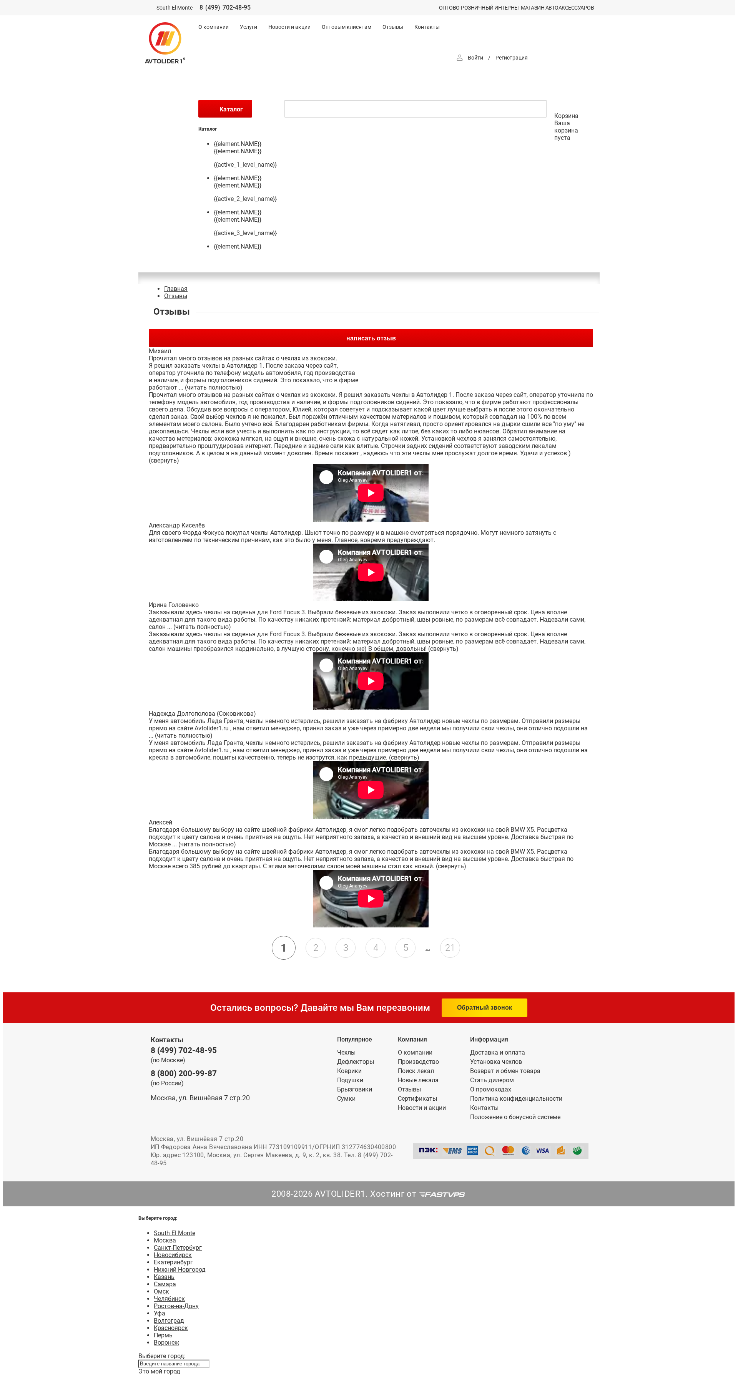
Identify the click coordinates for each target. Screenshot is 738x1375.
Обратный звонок (484, 1007)
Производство (418, 1061)
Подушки (350, 1080)
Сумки (346, 1098)
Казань (164, 1276)
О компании (213, 27)
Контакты (427, 27)
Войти (475, 58)
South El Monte (174, 1233)
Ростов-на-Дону (176, 1306)
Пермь (163, 1335)
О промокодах (490, 1089)
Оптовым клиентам (346, 27)
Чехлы (346, 1052)
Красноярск (171, 1328)
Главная (176, 288)
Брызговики (354, 1089)
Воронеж (166, 1342)
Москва (165, 1240)
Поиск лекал (416, 1071)
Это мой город (159, 1371)
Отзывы (392, 27)
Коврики (349, 1071)
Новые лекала (418, 1080)
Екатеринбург (173, 1262)
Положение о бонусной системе (515, 1117)
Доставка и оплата (497, 1052)
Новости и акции (289, 27)
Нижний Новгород (180, 1269)
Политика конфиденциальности (516, 1098)
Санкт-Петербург (178, 1247)
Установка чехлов (496, 1061)
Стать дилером (492, 1080)
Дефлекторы (355, 1061)
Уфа (159, 1313)
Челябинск (169, 1298)
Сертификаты (417, 1098)
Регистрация (511, 58)
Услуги (248, 27)
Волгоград (169, 1320)
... (428, 948)
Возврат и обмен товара (505, 1071)
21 (450, 947)
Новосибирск (173, 1255)
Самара (165, 1284)
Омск (161, 1291)
